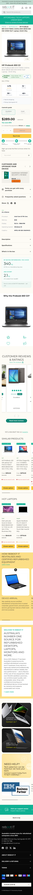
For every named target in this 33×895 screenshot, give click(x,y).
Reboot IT (8, 890)
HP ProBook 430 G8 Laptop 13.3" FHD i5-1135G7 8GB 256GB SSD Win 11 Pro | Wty (7, 465)
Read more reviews (16, 420)
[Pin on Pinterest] (15, 203)
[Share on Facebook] (11, 203)
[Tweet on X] (8, 203)
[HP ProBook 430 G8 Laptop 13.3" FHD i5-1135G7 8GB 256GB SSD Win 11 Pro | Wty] (8, 449)
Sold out (22, 130)
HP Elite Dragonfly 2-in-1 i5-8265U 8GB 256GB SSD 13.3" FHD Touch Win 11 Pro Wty (23, 465)
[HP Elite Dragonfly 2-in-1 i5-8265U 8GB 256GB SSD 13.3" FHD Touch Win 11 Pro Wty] (23, 449)
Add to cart (16, 181)
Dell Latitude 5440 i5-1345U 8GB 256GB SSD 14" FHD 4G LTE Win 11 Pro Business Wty (7, 526)
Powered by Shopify (16, 890)
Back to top (16, 818)
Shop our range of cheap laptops (16, 22)
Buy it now (16, 136)
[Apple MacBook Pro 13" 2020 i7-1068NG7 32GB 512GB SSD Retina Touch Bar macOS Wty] (23, 509)
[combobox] (16, 12)
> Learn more (9, 692)
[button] (15, 416)
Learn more (6, 564)
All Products (13, 27)
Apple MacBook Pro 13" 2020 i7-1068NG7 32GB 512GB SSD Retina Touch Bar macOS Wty (23, 526)
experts (25, 432)
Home (4, 27)
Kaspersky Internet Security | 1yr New (20, 174)
